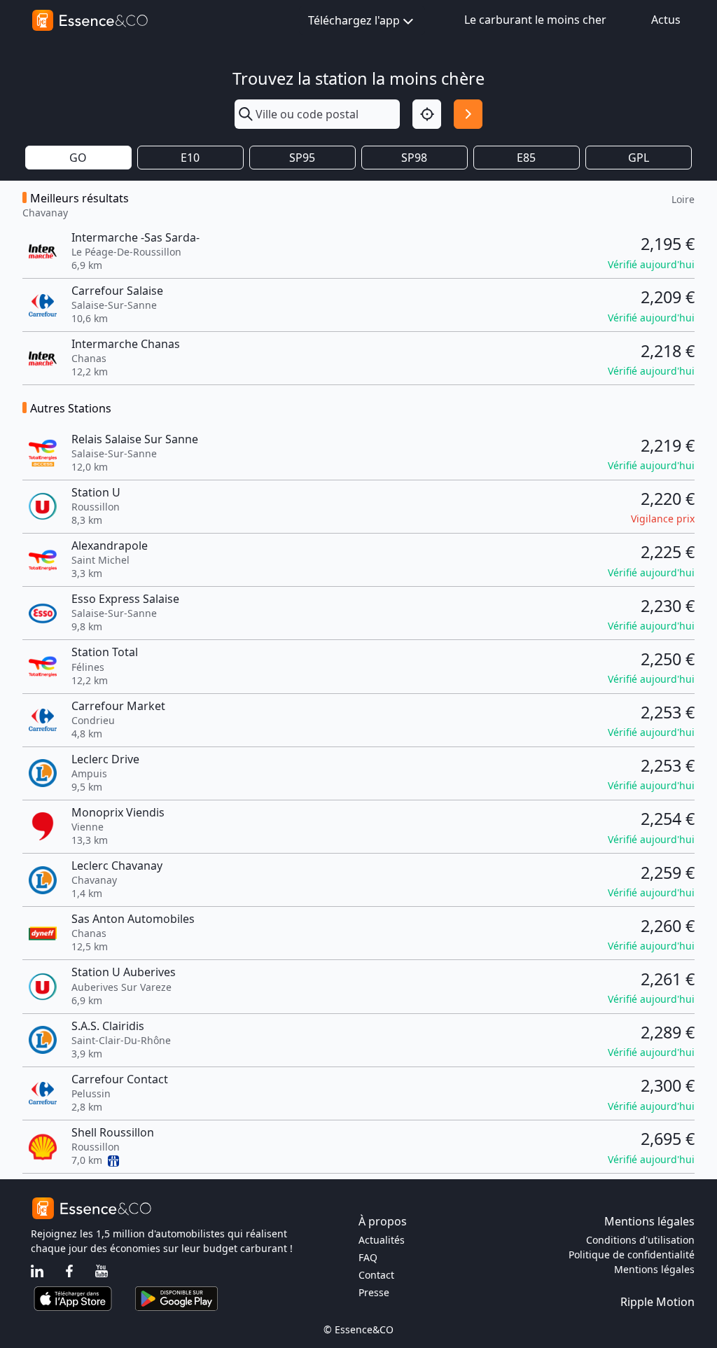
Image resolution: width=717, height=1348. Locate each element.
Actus (666, 19)
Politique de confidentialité (632, 1254)
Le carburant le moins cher (535, 19)
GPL (638, 157)
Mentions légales (654, 1269)
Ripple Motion (657, 1301)
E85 (526, 157)
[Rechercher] (468, 113)
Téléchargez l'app (354, 20)
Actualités (381, 1239)
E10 (190, 157)
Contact (376, 1274)
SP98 (414, 157)
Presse (373, 1292)
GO (78, 157)
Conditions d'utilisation (640, 1239)
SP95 (302, 157)
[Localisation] (426, 113)
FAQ (367, 1257)
